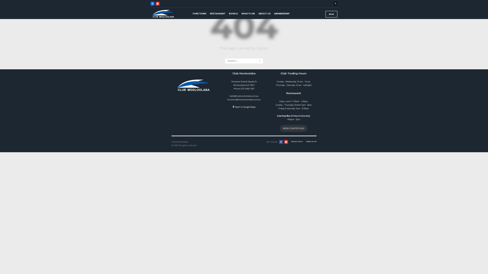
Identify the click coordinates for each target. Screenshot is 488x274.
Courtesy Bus (283, 115)
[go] (259, 61)
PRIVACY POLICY (297, 141)
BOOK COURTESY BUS (293, 128)
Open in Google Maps (245, 107)
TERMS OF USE (311, 141)
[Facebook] (152, 4)
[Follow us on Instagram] (286, 142)
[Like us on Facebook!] (281, 142)
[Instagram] (157, 4)
